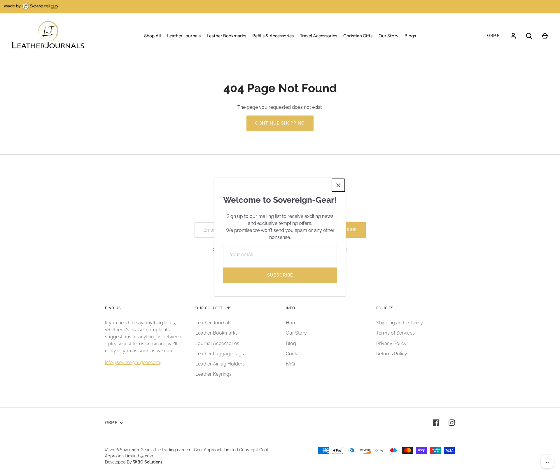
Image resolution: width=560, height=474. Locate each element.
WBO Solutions (147, 462)
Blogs (410, 36)
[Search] (529, 35)
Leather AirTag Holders (220, 364)
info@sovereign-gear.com (132, 362)
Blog (291, 343)
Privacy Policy (391, 343)
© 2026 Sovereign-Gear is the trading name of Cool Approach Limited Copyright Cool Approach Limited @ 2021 (186, 452)
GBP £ (493, 35)
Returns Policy (391, 353)
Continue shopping (279, 123)
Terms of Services (395, 333)
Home (292, 323)
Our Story (388, 36)
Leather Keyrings (213, 374)
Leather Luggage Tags (219, 353)
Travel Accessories (318, 36)
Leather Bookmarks (226, 36)
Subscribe (280, 275)
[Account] (513, 35)
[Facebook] (436, 422)
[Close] (338, 185)
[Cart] (544, 35)
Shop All (152, 36)
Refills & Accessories (273, 36)
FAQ (290, 364)
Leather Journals (184, 36)
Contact (294, 353)
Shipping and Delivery (399, 323)
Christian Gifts (357, 36)
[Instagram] (451, 422)
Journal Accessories (217, 343)
